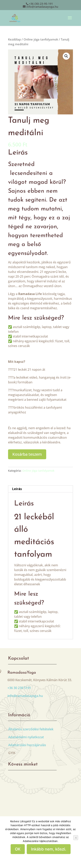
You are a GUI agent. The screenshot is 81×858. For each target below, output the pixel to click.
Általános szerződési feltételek (30, 729)
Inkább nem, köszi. (48, 849)
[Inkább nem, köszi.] (75, 837)
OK (17, 849)
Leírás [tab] (17, 489)
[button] (66, 56)
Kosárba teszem (27, 454)
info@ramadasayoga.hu (25, 696)
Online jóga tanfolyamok (41, 39)
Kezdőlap (14, 39)
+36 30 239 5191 (19, 688)
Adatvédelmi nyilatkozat (26, 737)
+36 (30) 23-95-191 (41, 4)
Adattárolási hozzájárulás (27, 745)
